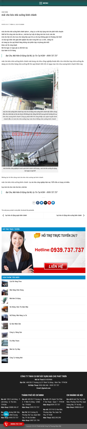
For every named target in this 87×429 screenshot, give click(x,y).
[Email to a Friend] (45, 203)
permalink (31, 210)
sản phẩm (5, 12)
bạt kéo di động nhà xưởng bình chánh (69, 215)
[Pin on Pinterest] (49, 203)
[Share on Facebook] (37, 203)
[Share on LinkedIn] (53, 203)
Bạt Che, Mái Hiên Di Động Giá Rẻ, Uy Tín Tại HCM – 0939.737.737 (31, 55)
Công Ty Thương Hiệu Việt (53, 426)
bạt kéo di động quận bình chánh (16, 215)
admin (22, 24)
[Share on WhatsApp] (34, 203)
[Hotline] (6, 424)
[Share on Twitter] (41, 203)
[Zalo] (6, 414)
